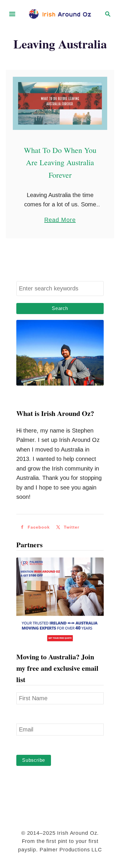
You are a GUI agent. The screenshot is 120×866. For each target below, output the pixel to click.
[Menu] (12, 14)
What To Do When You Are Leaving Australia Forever (60, 162)
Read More (60, 220)
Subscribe (33, 760)
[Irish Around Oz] (60, 13)
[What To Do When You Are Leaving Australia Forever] (60, 103)
